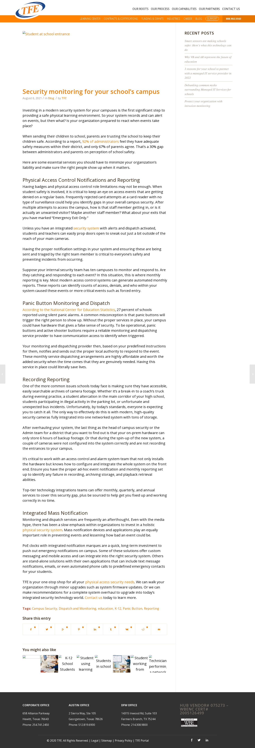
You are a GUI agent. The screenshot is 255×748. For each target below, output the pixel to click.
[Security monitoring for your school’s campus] (95, 58)
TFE (64, 98)
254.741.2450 (40, 725)
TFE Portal (142, 740)
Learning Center (90, 18)
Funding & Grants (152, 18)
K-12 (118, 608)
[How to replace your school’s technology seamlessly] (49, 664)
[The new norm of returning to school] (31, 664)
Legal (94, 740)
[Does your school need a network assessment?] (158, 664)
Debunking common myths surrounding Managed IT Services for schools (208, 89)
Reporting (151, 608)
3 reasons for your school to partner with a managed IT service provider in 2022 (208, 73)
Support (212, 18)
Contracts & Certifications (121, 18)
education (105, 608)
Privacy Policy (124, 740)
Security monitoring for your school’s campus (91, 91)
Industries (173, 18)
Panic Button (132, 608)
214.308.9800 (139, 725)
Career (188, 18)
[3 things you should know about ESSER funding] (67, 664)
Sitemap (106, 740)
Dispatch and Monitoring (77, 608)
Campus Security (44, 608)
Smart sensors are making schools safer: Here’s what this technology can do (208, 45)
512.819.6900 (86, 725)
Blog (199, 18)
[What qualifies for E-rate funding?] (139, 664)
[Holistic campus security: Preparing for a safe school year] (103, 664)
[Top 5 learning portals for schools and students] (85, 664)
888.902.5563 (233, 18)
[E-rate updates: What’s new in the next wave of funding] (121, 664)
